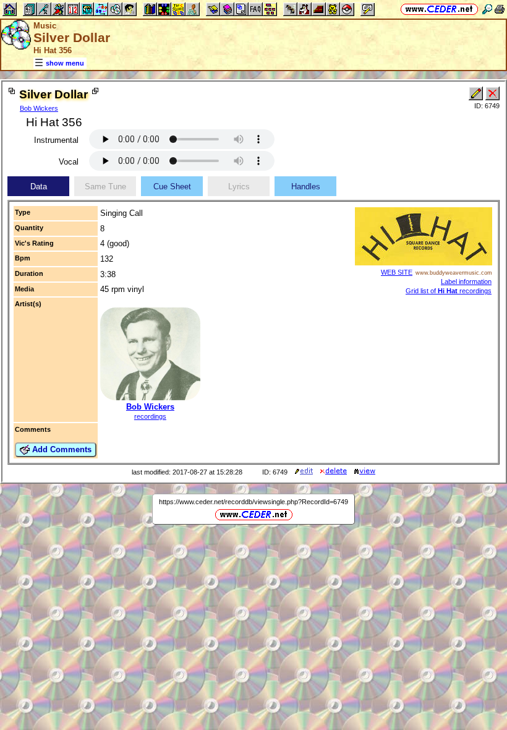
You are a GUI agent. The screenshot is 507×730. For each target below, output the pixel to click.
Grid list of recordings (449, 290)
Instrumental (56, 140)
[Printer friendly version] (500, 9)
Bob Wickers (39, 108)
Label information (466, 281)
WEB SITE (396, 272)
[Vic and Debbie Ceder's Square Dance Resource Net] (439, 9)
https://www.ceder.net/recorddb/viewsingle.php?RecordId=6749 (253, 501)
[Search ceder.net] (487, 9)
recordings (150, 416)
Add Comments (61, 449)
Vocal (69, 161)
